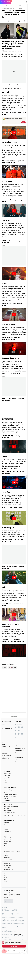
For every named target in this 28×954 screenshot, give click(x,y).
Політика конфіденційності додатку (20, 742)
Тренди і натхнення (8, 869)
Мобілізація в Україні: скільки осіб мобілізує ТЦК (15, 815)
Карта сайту (17, 761)
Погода (5, 782)
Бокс (5, 875)
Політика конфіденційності (5, 758)
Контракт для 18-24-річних (10, 812)
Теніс (5, 879)
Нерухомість (7, 863)
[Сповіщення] (26, 2)
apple (15, 910)
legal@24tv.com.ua (17, 934)
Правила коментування (20, 748)
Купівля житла (7, 867)
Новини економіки (9, 820)
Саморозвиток (7, 857)
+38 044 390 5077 (18, 721)
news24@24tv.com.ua (6, 721)
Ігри (16, 764)
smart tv (6, 914)
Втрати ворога (7, 800)
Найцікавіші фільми (8, 837)
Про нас (3, 742)
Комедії (5, 843)
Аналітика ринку (7, 865)
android (6, 910)
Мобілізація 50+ (7, 808)
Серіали (5, 845)
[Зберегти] (24, 21)
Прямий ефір (7, 777)
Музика (8, 5)
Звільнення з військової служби (11, 806)
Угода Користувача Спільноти (19, 746)
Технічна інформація (19, 750)
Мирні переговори (8, 792)
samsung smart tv (15, 914)
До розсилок (8, 901)
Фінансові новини (8, 826)
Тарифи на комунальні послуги (11, 827)
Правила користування (6, 755)
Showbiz (3, 5)
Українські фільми (8, 839)
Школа (5, 853)
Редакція (3, 744)
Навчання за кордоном (9, 859)
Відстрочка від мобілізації (10, 814)
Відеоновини (7, 779)
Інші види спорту (7, 883)
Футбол (5, 877)
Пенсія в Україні (7, 831)
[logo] (8, 2)
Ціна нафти (6, 822)
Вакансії (16, 755)
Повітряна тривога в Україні (10, 794)
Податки (6, 829)
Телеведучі (4, 751)
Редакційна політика (6, 746)
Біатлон (5, 881)
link (15, 727)
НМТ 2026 (6, 855)
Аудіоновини (7, 780)
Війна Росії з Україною (10, 787)
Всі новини (7, 771)
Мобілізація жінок (8, 810)
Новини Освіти (8, 850)
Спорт (5, 873)
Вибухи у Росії (7, 798)
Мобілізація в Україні (9, 804)
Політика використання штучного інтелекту (7, 761)
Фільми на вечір (7, 841)
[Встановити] (14, 944)
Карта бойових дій (8, 790)
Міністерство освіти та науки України (12, 851)
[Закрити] (25, 942)
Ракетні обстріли (7, 789)
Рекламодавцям (5, 753)
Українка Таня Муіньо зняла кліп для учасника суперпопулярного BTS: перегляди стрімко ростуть (13, 86)
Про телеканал (5, 748)
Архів (16, 759)
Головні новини (7, 773)
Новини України (7, 775)
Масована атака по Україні (10, 796)
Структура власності (19, 757)
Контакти (17, 752)
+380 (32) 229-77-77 (10, 932)
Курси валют (7, 824)
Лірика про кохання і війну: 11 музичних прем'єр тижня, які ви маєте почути (18, 5)
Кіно (5, 836)
